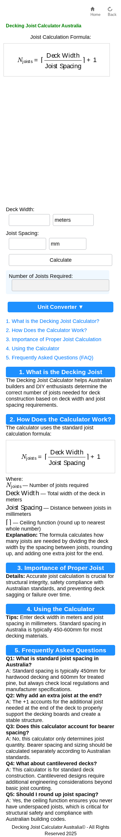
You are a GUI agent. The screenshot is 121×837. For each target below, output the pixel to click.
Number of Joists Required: (41, 276)
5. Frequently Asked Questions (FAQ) (49, 358)
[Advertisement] (60, 140)
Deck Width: (20, 209)
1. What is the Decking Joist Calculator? (52, 321)
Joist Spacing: (22, 233)
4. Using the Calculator (32, 348)
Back (112, 13)
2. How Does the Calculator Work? (46, 330)
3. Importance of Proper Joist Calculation (53, 339)
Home (95, 13)
